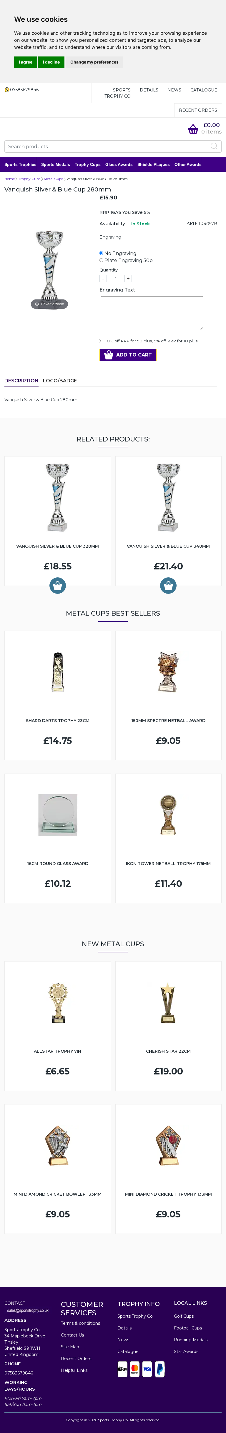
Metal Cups (53, 178)
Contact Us (72, 1335)
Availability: (112, 223)
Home (9, 178)
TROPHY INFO (138, 1303)
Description (21, 381)
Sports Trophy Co (117, 93)
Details (149, 90)
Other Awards (188, 164)
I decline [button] (51, 61)
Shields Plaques (153, 164)
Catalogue (203, 90)
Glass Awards (119, 164)
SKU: (192, 223)
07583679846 (18, 1373)
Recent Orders (198, 110)
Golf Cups (184, 1316)
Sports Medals (55, 164)
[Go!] (214, 146)
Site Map (70, 1346)
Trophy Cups (88, 164)
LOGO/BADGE (60, 381)
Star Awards (186, 1351)
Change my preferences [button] (94, 61)
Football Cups (188, 1328)
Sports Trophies (20, 164)
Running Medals (190, 1339)
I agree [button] (25, 61)
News (174, 90)
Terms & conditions (80, 1323)
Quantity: (109, 270)
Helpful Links (74, 1370)
